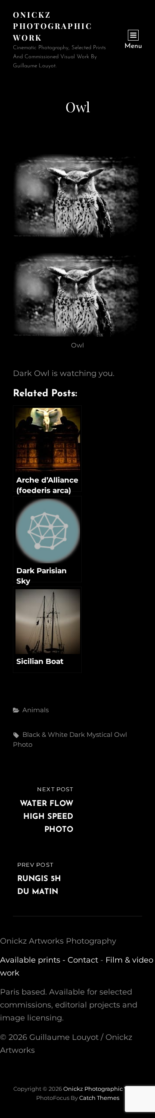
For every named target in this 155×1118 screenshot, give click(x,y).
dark (77, 734)
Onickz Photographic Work (53, 26)
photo (22, 744)
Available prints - (34, 960)
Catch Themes (99, 1097)
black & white (45, 734)
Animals (35, 710)
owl (120, 734)
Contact (83, 960)
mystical (99, 734)
